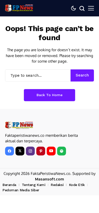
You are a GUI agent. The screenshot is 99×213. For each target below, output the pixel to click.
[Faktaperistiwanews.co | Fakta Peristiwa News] (19, 8)
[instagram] (30, 151)
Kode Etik (77, 185)
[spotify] (61, 151)
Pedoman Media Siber (21, 190)
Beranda (9, 185)
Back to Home (49, 95)
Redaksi (57, 185)
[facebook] (9, 151)
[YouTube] (51, 151)
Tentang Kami (33, 185)
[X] (19, 151)
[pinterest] (40, 151)
